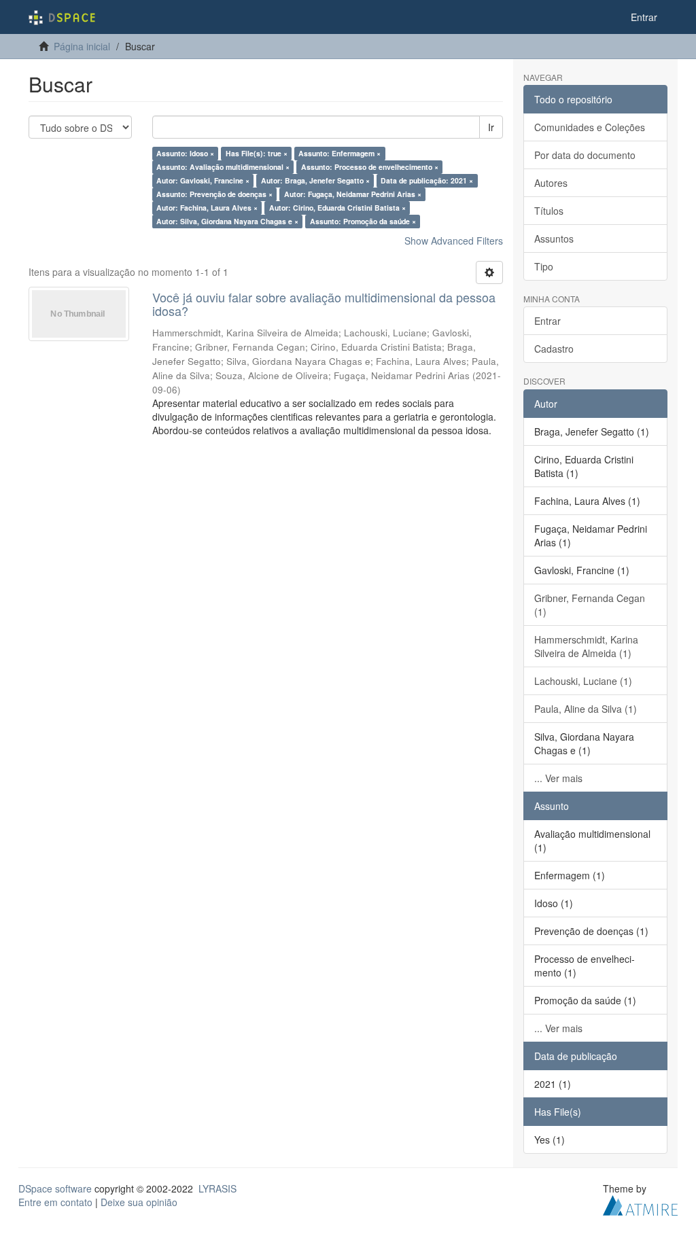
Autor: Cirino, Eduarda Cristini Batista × (337, 207)
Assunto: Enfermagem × (339, 153)
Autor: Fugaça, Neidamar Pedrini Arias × (352, 194)
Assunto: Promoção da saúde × (363, 221)
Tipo (543, 266)
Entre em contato (55, 1202)
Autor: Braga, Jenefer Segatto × (315, 180)
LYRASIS (217, 1188)
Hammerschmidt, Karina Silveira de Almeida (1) (586, 646)
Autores (551, 183)
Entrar (547, 321)
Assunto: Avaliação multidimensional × (223, 167)
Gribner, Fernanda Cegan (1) (589, 604)
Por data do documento (585, 155)
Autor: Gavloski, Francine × (202, 180)
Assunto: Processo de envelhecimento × (369, 167)
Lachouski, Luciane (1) (583, 681)
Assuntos (554, 238)
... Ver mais (558, 778)
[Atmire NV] (640, 1203)
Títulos (548, 210)
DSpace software (55, 1188)
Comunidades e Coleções (589, 127)
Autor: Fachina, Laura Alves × (207, 207)
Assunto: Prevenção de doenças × (214, 194)
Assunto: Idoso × (185, 153)
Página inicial (82, 46)
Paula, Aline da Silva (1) (585, 709)
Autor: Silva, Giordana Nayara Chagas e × (227, 221)
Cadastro (554, 348)
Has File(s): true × (257, 153)
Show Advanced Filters (453, 240)
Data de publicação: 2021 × (427, 180)
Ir (491, 127)
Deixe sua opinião (139, 1202)
